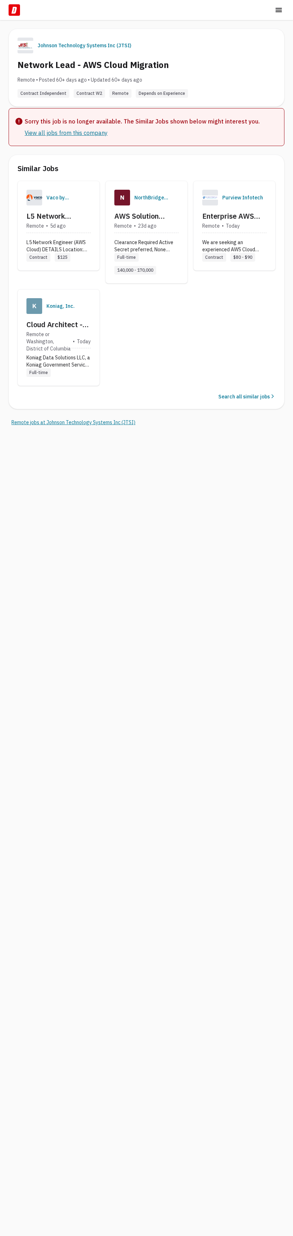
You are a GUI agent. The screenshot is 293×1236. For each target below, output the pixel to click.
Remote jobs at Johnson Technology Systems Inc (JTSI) (73, 422)
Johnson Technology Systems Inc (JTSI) (84, 45)
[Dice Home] (14, 10)
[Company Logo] (34, 197)
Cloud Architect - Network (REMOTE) (54, 325)
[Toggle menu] (278, 10)
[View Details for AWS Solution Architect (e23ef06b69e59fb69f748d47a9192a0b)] (146, 232)
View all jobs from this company (66, 132)
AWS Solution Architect (136, 216)
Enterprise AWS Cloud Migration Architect (228, 216)
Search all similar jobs (244, 396)
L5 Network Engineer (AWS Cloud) (50, 216)
